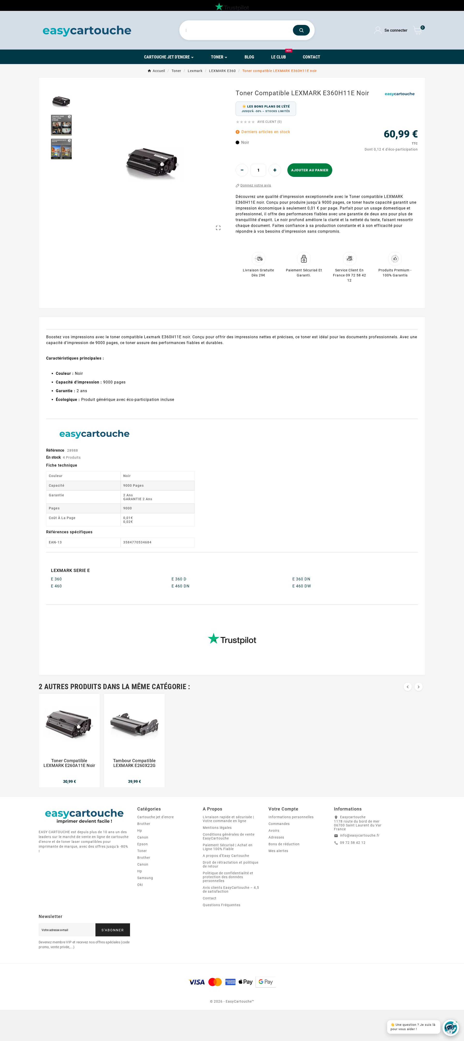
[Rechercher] (301, 30)
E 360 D (179, 579)
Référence (55, 450)
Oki (140, 885)
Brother (143, 824)
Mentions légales (217, 828)
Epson (142, 844)
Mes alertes (278, 851)
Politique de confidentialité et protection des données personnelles (228, 877)
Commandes (279, 824)
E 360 (56, 579)
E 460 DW (301, 586)
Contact (210, 898)
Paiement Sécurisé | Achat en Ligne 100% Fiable (228, 847)
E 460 (56, 586)
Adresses (276, 837)
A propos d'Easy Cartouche (226, 856)
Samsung (145, 878)
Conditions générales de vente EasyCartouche (228, 836)
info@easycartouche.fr (360, 835)
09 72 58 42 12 (353, 843)
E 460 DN (180, 586)
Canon (142, 837)
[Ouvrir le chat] (450, 1027)
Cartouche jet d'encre (155, 817)
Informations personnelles (291, 817)
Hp (139, 830)
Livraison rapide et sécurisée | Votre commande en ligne (228, 819)
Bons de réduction (284, 844)
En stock (53, 457)
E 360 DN (301, 579)
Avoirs (273, 830)
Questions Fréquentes (221, 905)
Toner (142, 851)
